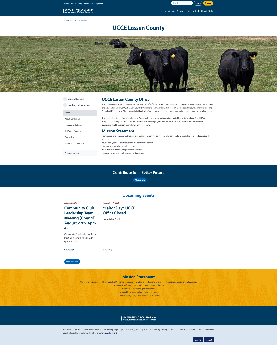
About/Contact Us (72, 118)
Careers (66, 3)
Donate (208, 3)
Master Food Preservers (74, 143)
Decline (198, 340)
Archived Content (72, 153)
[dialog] (138, 335)
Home (67, 112)
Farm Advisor (70, 137)
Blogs (80, 3)
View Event (69, 249)
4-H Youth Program (73, 131)
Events (87, 3)
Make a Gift (140, 179)
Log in (198, 3)
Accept (209, 340)
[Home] (78, 11)
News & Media (207, 11)
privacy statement (109, 332)
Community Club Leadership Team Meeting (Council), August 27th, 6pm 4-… (80, 217)
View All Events (72, 261)
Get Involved (193, 11)
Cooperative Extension (74, 125)
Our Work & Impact (176, 11)
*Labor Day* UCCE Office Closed (119, 210)
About (163, 11)
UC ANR (66, 20)
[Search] (191, 3)
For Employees (97, 3)
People (73, 3)
